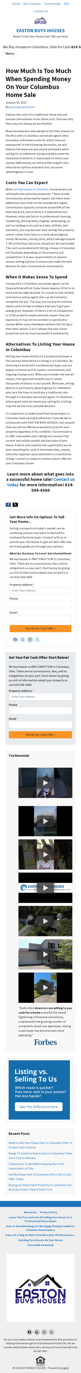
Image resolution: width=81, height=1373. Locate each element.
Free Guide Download (40, 1245)
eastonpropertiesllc (22, 107)
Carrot (65, 1368)
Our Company (32, 4)
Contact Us (40, 11)
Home (16, 4)
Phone (14, 599)
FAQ (66, 4)
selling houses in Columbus (31, 189)
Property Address (22, 585)
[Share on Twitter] (15, 505)
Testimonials (52, 4)
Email (14, 613)
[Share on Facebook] (8, 505)
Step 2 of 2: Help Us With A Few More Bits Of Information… (40, 1235)
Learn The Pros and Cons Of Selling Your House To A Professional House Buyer (40, 1219)
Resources (30, 1212)
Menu (9, 53)
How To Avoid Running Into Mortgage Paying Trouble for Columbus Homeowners (40, 1228)
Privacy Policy (48, 1212)
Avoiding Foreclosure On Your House (40, 1240)
